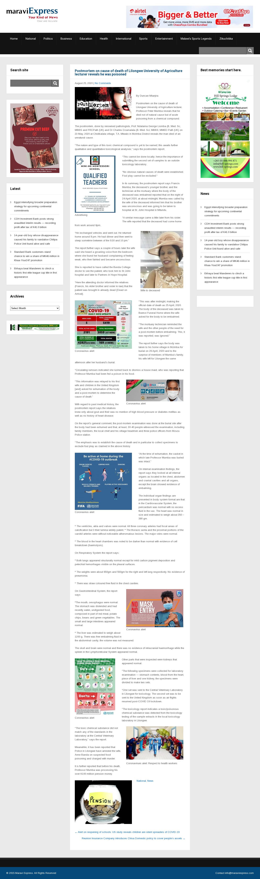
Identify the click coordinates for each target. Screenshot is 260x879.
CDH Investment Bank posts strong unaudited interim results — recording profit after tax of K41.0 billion (35, 223)
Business (66, 38)
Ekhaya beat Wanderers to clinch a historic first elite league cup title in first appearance (35, 272)
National (31, 38)
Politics (48, 38)
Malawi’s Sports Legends (196, 38)
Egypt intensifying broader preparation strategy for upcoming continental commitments (35, 206)
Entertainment (164, 38)
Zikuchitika (226, 38)
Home (14, 38)
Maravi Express (24, 873)
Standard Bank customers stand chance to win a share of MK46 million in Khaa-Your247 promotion (36, 256)
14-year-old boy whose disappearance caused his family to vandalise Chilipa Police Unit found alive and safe (36, 239)
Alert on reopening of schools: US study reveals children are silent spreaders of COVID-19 (127, 832)
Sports (143, 38)
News (150, 780)
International (123, 38)
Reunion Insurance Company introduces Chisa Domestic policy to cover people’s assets (133, 838)
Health (104, 38)
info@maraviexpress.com (239, 873)
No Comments (103, 83)
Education (86, 38)
